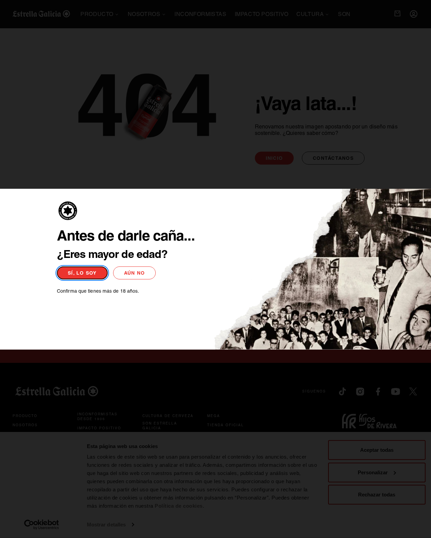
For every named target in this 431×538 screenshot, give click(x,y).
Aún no (134, 273)
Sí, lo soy (82, 273)
